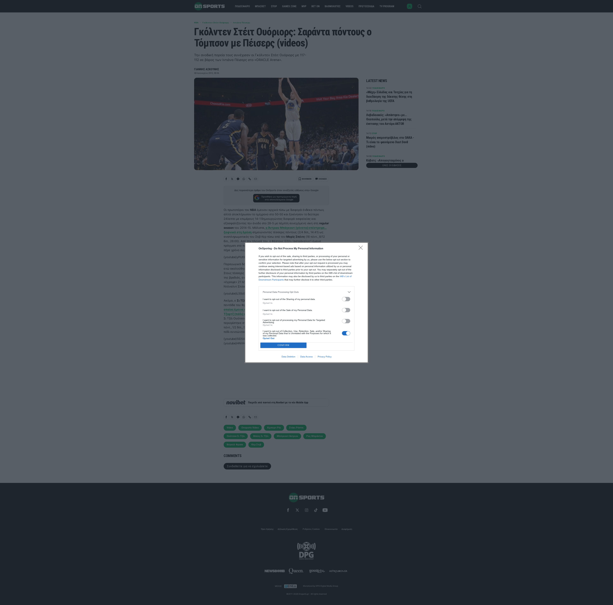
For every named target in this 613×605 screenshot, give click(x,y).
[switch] (346, 299)
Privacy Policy (325, 356)
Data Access (306, 356)
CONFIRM (283, 345)
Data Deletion (288, 356)
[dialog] (306, 302)
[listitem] (306, 292)
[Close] (362, 249)
